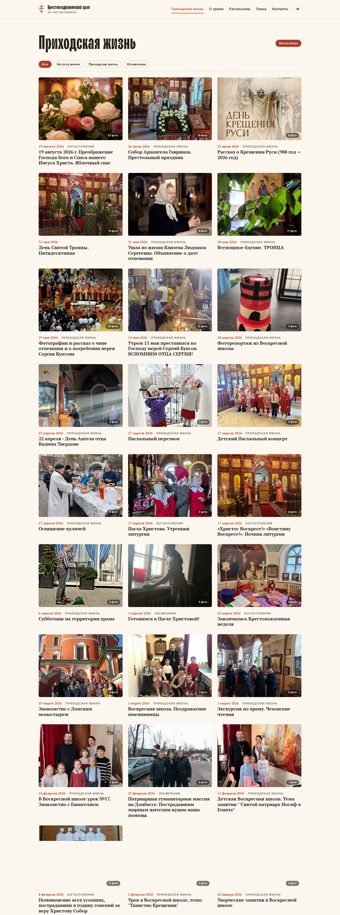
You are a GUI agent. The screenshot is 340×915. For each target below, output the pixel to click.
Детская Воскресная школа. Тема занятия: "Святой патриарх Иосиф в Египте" (259, 804)
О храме (216, 9)
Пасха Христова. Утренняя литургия (158, 531)
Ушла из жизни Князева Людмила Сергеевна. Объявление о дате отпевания (167, 252)
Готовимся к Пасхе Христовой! (163, 619)
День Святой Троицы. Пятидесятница (64, 250)
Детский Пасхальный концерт (252, 438)
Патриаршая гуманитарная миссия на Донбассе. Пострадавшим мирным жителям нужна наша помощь (169, 807)
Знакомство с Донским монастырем (65, 711)
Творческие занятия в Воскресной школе (257, 903)
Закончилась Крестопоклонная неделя (253, 621)
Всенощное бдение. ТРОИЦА (250, 247)
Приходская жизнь (187, 9)
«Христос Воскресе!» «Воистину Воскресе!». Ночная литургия (254, 531)
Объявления (136, 64)
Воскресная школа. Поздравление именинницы (167, 711)
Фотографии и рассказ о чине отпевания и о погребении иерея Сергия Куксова (77, 348)
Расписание (239, 9)
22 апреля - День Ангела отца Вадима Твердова (72, 441)
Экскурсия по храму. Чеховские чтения (253, 711)
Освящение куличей (62, 528)
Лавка (261, 9)
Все (45, 64)
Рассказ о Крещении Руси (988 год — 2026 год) (259, 154)
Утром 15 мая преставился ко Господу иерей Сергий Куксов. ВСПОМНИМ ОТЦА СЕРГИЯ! (163, 348)
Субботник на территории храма (77, 619)
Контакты (280, 9)
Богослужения (68, 64)
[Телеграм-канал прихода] (297, 9)
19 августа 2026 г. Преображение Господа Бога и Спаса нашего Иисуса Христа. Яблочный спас (76, 157)
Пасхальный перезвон (153, 438)
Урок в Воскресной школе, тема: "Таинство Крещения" (165, 903)
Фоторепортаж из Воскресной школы (252, 346)
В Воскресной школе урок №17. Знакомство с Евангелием (75, 801)
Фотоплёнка (288, 43)
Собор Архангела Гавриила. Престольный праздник (160, 154)
